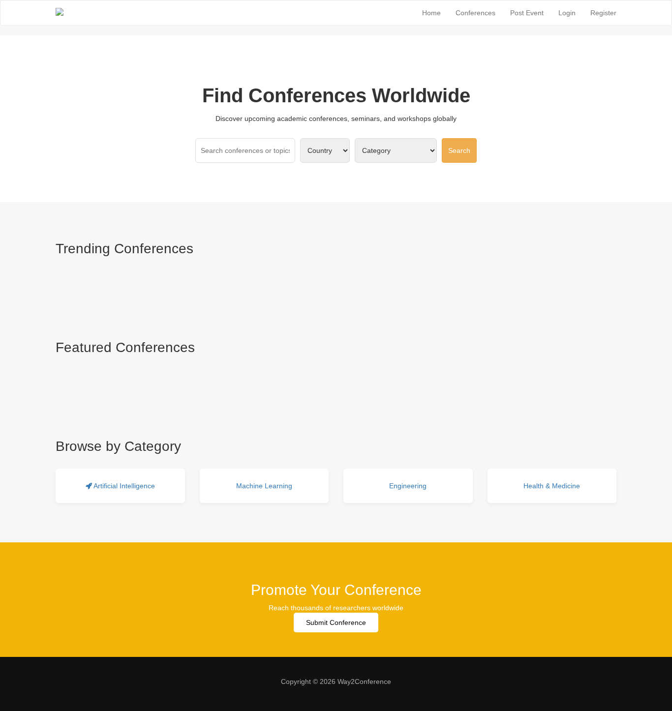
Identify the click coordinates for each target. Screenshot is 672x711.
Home (431, 13)
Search (459, 150)
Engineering (408, 486)
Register (603, 13)
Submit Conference (336, 622)
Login (567, 13)
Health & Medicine (551, 486)
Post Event (527, 13)
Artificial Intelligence (123, 486)
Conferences (475, 13)
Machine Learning (264, 486)
